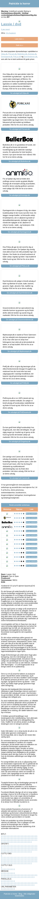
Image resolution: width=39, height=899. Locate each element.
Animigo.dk (32, 54)
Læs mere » (19, 39)
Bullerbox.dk (22, 54)
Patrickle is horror (19, 3)
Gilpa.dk (4, 54)
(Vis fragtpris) (11, 33)
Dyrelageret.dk (6, 57)
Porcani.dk (12, 54)
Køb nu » (19, 45)
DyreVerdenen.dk (30, 57)
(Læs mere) (5, 29)
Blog (20, 894)
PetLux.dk (17, 57)
